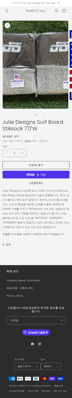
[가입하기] (61, 320)
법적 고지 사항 (59, 391)
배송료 (27, 141)
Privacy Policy (15, 295)
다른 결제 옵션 (36, 182)
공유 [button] (8, 244)
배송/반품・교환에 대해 (20, 287)
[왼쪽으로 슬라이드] (28, 115)
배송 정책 (46, 391)
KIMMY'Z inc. (24, 386)
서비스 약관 (33, 391)
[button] (6, 10)
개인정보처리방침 (17, 391)
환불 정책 (58, 386)
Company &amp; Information (24, 280)
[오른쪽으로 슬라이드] (43, 115)
